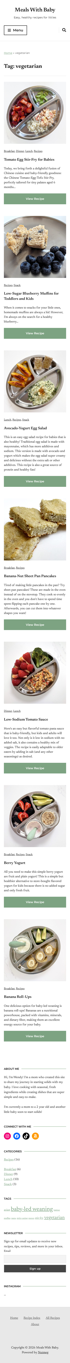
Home (8, 53)
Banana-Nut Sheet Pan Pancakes (30, 576)
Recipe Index (32, 1318)
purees (31, 1218)
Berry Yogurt (14, 863)
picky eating (22, 1218)
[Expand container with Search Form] (64, 30)
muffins (7, 1218)
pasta (13, 1218)
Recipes (38, 151)
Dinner (20, 151)
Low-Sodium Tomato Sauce (26, 720)
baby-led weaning (32, 1209)
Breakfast (9, 151)
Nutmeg (43, 1352)
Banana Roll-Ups (18, 997)
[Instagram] (7, 1136)
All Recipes (53, 1318)
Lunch (29, 151)
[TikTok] (26, 1136)
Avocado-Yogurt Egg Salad (25, 428)
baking (57, 1210)
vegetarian (54, 1217)
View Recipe (35, 199)
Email (7, 1251)
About (35, 1324)
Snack (17, 285)
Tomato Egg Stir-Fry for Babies (29, 160)
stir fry (39, 1218)
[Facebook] (16, 1136)
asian (7, 1210)
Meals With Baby (35, 10)
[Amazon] (35, 1136)
